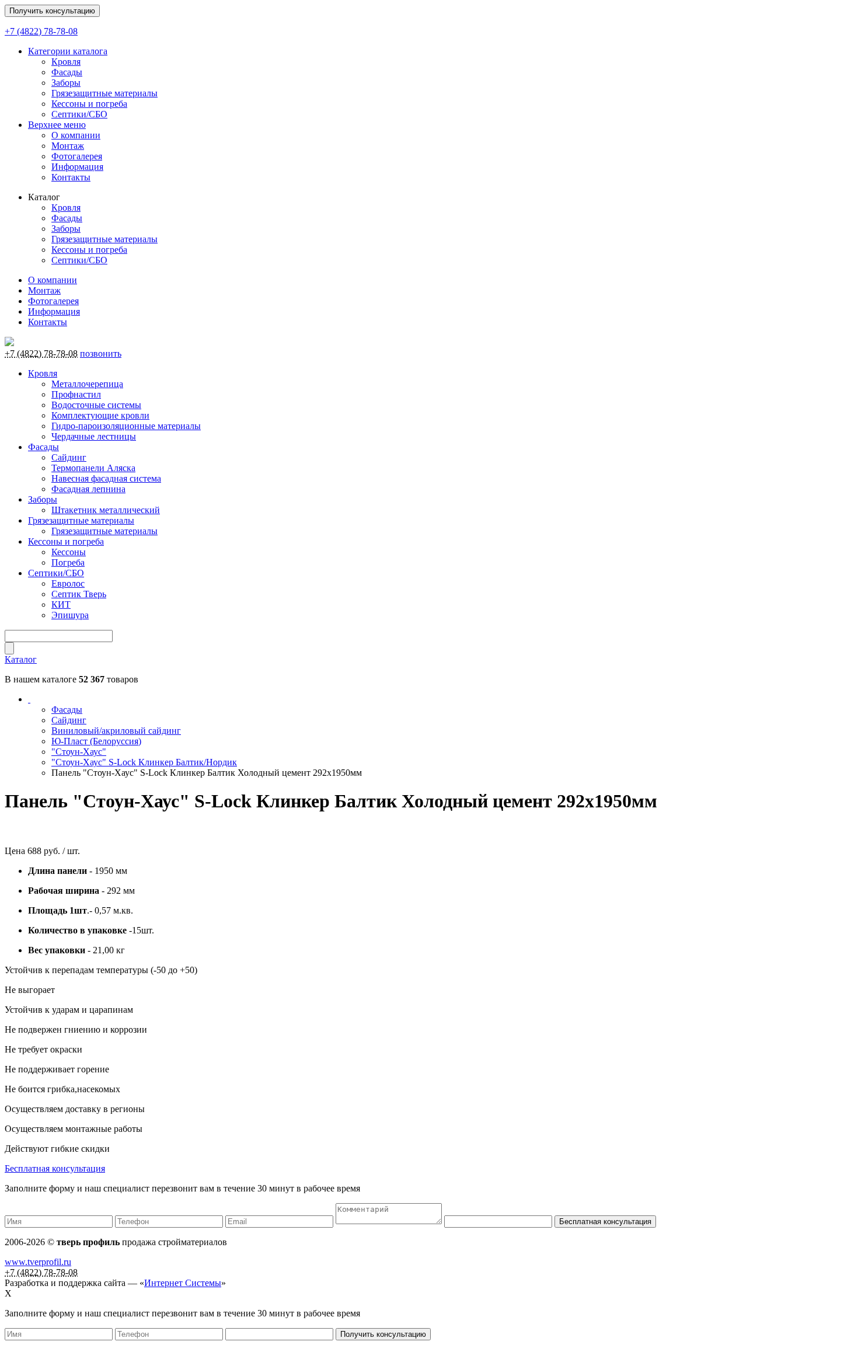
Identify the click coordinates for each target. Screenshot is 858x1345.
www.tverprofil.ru (38, 1262)
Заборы (66, 83)
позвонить (100, 353)
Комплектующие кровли (100, 415)
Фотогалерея (76, 156)
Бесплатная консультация (55, 1168)
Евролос (68, 583)
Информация (77, 167)
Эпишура (70, 615)
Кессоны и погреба (89, 104)
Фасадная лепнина (88, 489)
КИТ (61, 604)
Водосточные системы (96, 405)
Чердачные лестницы (93, 436)
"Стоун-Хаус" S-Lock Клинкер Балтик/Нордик (144, 762)
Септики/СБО (79, 114)
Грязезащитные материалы (104, 93)
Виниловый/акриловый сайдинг (116, 731)
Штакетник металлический (105, 510)
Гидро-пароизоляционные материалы (126, 426)
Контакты (70, 177)
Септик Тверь (78, 594)
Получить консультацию (52, 10)
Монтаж (67, 146)
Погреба (68, 562)
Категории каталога (67, 51)
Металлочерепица (87, 384)
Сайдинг (68, 457)
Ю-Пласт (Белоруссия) (96, 741)
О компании (75, 135)
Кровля (66, 62)
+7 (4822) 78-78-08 (41, 31)
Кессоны (68, 552)
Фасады (66, 72)
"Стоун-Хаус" (78, 752)
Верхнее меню (57, 125)
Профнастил (76, 394)
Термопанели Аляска (93, 468)
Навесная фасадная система (106, 478)
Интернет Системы (182, 1283)
